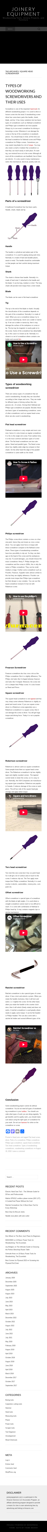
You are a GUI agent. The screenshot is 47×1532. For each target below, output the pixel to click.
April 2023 (8, 1310)
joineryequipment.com (14, 1497)
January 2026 (10, 1278)
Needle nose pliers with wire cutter (17, 1216)
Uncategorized (10, 1436)
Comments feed (11, 1468)
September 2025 (11, 1286)
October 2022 (10, 1321)
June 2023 (9, 1302)
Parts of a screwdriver (17, 1140)
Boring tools (9, 1400)
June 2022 (9, 1333)
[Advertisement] (23, 48)
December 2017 (10, 1377)
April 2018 (8, 1369)
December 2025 (10, 1282)
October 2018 (10, 1357)
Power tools (9, 1424)
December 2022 (10, 1317)
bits (20, 339)
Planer (7, 1420)
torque (31, 145)
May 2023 (8, 1306)
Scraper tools (10, 1428)
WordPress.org (10, 1472)
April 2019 (8, 1353)
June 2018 (9, 1365)
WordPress (32, 1525)
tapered (33, 699)
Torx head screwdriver (13, 1145)
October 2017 (10, 1381)
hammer (24, 1122)
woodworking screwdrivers (24, 1148)
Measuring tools (11, 1416)
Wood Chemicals (11, 1440)
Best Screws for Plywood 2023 (16, 1260)
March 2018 (9, 1373)
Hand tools (16, 1137)
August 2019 (9, 1349)
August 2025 (9, 1290)
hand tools (33, 109)
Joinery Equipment (23, 11)
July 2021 (8, 1337)
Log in (7, 1460)
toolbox (24, 1111)
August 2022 (9, 1325)
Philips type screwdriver (13, 1143)
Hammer (8, 1408)
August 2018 (9, 1361)
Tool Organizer (10, 1432)
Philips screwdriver (32, 1140)
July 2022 (8, 1329)
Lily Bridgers (9, 1247)
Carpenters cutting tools (13, 1404)
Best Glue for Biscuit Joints (15, 1212)
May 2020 (8, 1341)
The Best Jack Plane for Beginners (28, 1236)
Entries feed (9, 1464)
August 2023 (9, 1294)
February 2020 (10, 1345)
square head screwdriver (31, 1143)
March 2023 (9, 1314)
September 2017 (11, 1385)
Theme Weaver (31, 1527)
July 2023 (8, 1298)
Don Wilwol (9, 1236)
